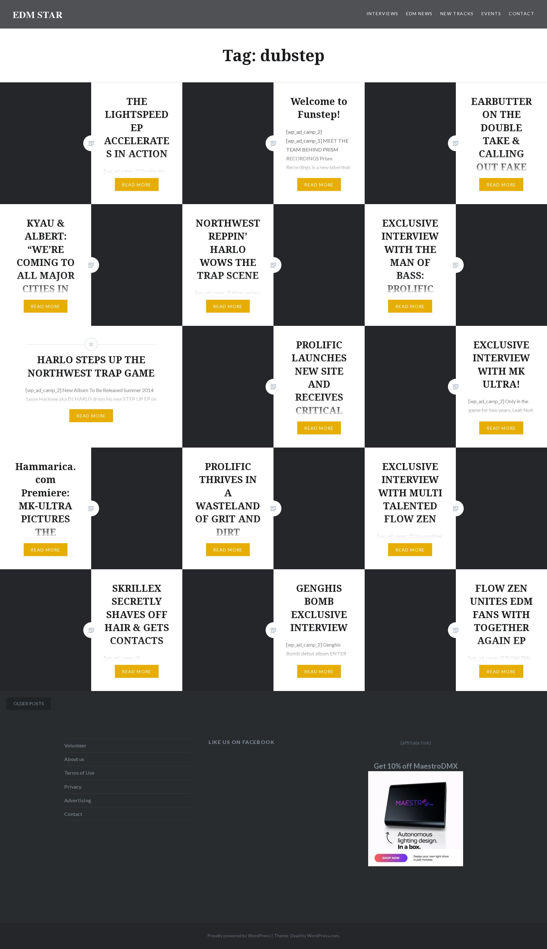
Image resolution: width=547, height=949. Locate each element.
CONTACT (521, 13)
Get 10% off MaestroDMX (416, 766)
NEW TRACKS (457, 13)
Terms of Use (79, 773)
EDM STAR (38, 14)
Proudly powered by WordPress (238, 935)
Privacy (72, 787)
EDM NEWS (419, 13)
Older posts (29, 703)
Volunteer (75, 745)
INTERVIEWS (383, 13)
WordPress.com (323, 935)
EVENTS (491, 13)
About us (74, 759)
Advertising (77, 800)
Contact (73, 814)
